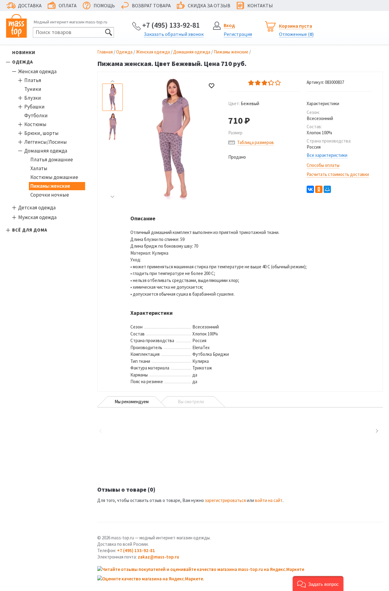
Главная (105, 52)
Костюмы (35, 124)
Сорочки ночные (49, 194)
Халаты (38, 168)
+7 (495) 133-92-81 (171, 25)
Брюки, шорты (41, 133)
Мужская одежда (37, 217)
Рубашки (34, 106)
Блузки (32, 97)
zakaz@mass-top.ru (158, 557)
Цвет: (243, 103)
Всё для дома (29, 230)
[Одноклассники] (318, 189)
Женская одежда (37, 71)
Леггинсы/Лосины (45, 142)
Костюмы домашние (54, 177)
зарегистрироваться (225, 500)
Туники (32, 89)
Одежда (22, 62)
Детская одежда (37, 207)
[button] (318, 583)
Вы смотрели (191, 401)
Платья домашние (51, 159)
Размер (235, 133)
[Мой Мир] (327, 189)
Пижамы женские (50, 186)
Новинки (23, 52)
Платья (32, 80)
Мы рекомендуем (132, 401)
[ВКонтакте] (310, 189)
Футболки (36, 115)
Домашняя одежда (45, 150)
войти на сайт (269, 500)
